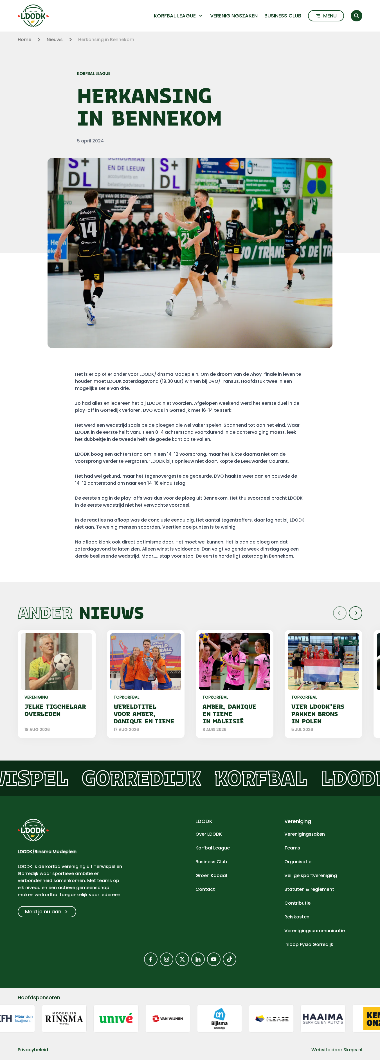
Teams (292, 848)
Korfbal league (175, 16)
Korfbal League (212, 848)
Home (24, 39)
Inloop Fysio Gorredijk (308, 944)
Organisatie (297, 861)
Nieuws (55, 39)
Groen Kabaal (211, 875)
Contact (205, 889)
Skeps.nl (352, 1049)
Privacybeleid (33, 1049)
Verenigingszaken (234, 15)
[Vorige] (340, 613)
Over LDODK (208, 834)
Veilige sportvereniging (310, 875)
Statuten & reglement (309, 889)
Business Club (282, 15)
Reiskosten (296, 917)
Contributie (297, 903)
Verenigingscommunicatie (314, 930)
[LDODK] (33, 16)
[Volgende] (355, 613)
